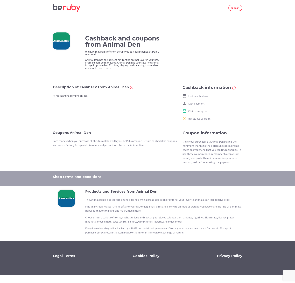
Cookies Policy (146, 256)
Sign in (235, 8)
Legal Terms (64, 256)
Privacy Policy (229, 256)
